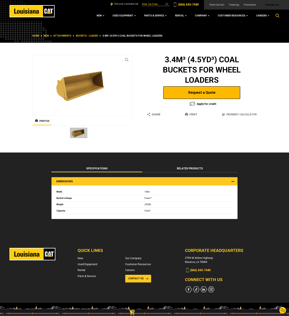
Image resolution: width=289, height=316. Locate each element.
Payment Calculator (241, 114)
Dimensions (64, 181)
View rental (165, 103)
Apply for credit (206, 103)
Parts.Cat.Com (216, 4)
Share (156, 114)
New (46, 35)
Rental (81, 270)
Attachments (62, 35)
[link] (132, 307)
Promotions (250, 4)
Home (35, 35)
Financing (234, 4)
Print (193, 114)
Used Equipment (87, 264)
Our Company (133, 258)
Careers (130, 270)
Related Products (190, 168)
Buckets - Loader (87, 35)
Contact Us (272, 4)
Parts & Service (87, 276)
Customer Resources (138, 264)
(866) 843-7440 (188, 4)
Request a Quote (201, 92)
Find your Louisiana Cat (125, 3)
